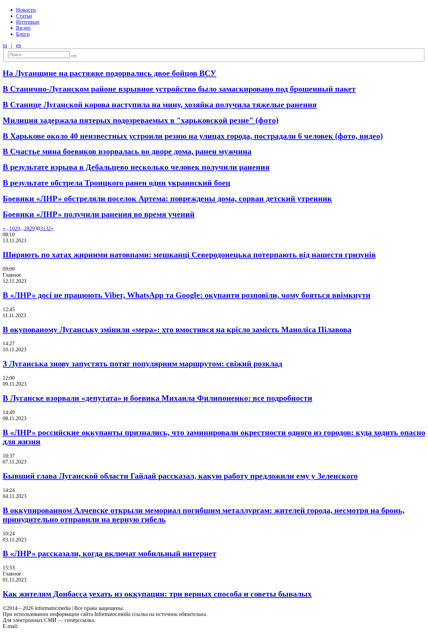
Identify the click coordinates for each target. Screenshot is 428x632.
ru (5, 45)
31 (42, 228)
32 (48, 228)
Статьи (24, 16)
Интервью (27, 22)
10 (12, 228)
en (18, 45)
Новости (26, 10)
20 (17, 228)
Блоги (23, 34)
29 (32, 228)
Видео (23, 28)
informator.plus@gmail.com (48, 626)
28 (26, 228)
